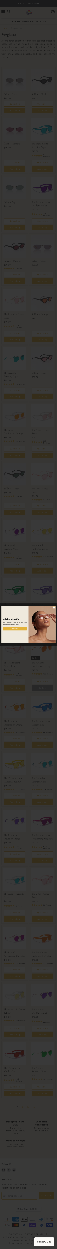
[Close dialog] (54, 607)
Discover (15, 628)
